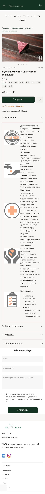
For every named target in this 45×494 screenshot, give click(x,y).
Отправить (22, 410)
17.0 (16, 82)
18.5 (33, 82)
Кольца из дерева (9, 31)
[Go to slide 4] (23, 64)
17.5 (21, 82)
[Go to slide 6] (26, 64)
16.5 (10, 82)
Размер (4, 79)
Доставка (17, 16)
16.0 (4, 82)
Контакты (8, 16)
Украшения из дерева (21, 28)
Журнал (23, 20)
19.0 (38, 82)
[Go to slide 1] (18, 64)
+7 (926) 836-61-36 (10, 437)
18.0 (27, 82)
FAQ (38, 16)
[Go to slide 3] (21, 64)
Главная (5, 28)
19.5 (4, 86)
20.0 (10, 86)
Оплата (26, 16)
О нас (33, 16)
